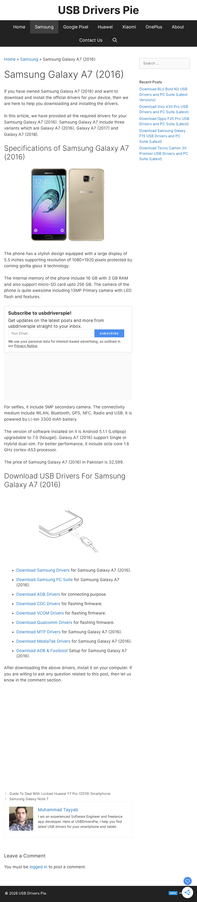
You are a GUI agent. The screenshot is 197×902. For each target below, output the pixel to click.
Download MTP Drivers (38, 631)
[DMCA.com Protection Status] (180, 894)
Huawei (105, 26)
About (178, 26)
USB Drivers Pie (98, 10)
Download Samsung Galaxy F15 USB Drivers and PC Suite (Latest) (162, 136)
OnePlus (154, 26)
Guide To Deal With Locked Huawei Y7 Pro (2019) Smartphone (59, 793)
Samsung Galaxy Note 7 (28, 799)
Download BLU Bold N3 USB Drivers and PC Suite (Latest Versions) (163, 94)
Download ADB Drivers (38, 594)
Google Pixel (75, 26)
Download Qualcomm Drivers (44, 622)
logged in (38, 866)
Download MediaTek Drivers (43, 641)
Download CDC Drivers (38, 603)
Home (19, 26)
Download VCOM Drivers (40, 613)
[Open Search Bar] (114, 40)
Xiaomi (129, 26)
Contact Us (90, 40)
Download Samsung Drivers (43, 570)
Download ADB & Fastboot (42, 650)
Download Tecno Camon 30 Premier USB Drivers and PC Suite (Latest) (163, 153)
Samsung (44, 26)
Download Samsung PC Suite (44, 579)
